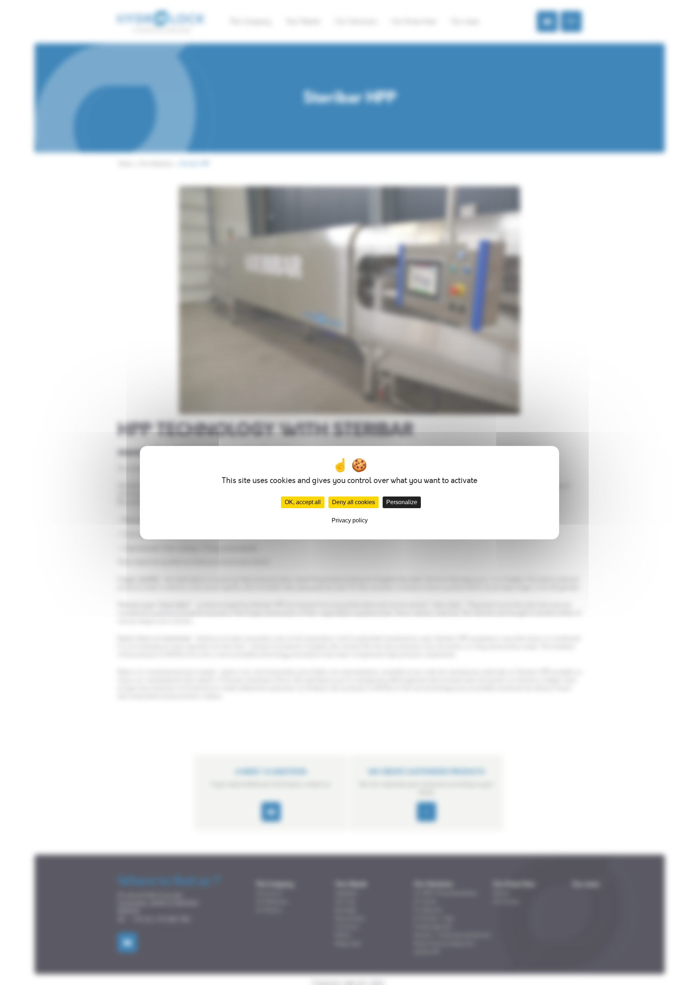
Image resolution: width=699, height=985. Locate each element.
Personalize (401, 502)
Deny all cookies (353, 502)
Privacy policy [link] (350, 520)
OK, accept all (303, 502)
